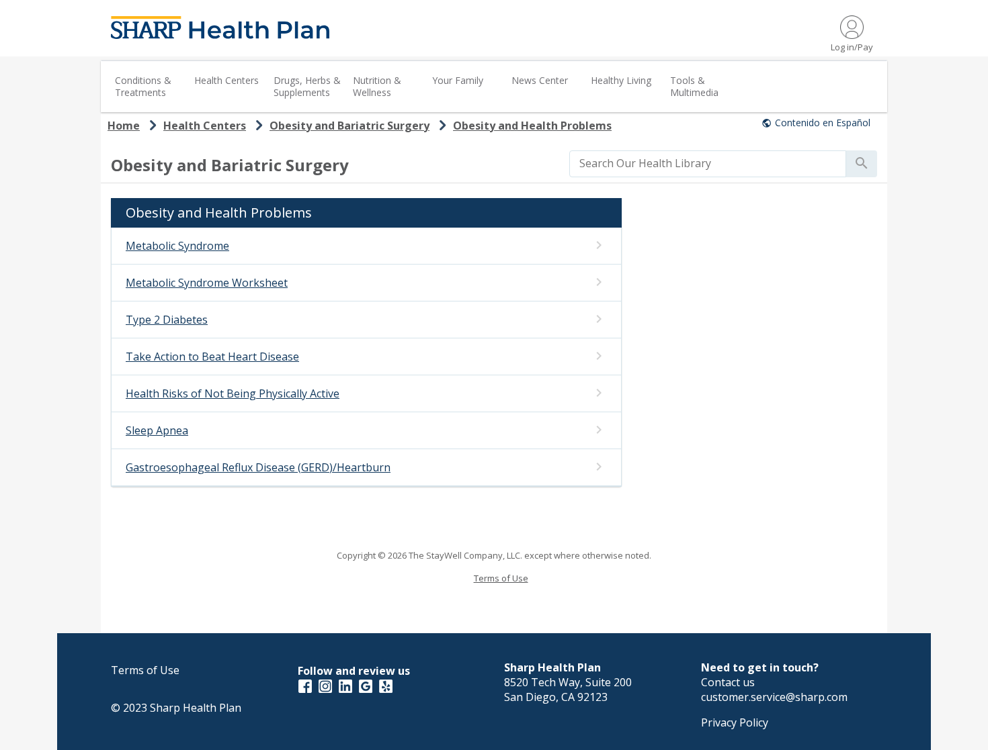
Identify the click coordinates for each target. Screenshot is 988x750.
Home (124, 125)
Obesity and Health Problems (532, 125)
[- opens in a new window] (305, 685)
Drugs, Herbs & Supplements (307, 86)
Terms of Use (501, 578)
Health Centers (226, 80)
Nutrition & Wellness (377, 86)
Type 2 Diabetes (167, 319)
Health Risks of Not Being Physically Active (232, 393)
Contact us (728, 682)
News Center (539, 80)
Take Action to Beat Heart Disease (212, 356)
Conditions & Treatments (143, 86)
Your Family (457, 80)
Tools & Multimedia (694, 86)
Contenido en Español (822, 122)
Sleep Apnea (157, 430)
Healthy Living (621, 80)
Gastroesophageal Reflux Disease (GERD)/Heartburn (258, 467)
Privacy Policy (734, 722)
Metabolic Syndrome (177, 245)
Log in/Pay (852, 47)
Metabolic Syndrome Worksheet (207, 282)
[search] (707, 163)
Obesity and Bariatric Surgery (349, 125)
